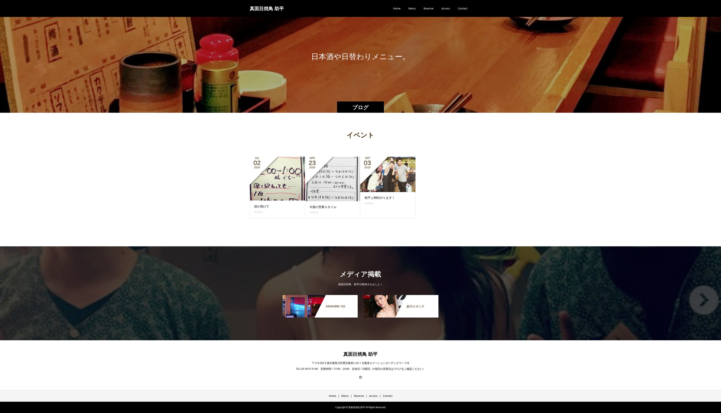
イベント (258, 211)
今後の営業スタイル (322, 207)
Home (396, 8)
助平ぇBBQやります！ (380, 198)
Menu (412, 8)
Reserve (429, 8)
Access (445, 8)
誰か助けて (261, 206)
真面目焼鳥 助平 (267, 8)
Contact (462, 8)
